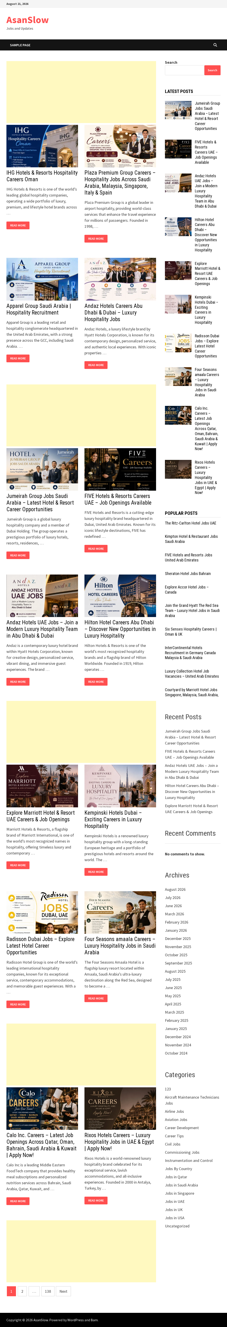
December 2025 (178, 938)
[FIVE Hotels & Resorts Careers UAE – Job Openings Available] (178, 142)
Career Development (182, 1127)
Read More (19, 225)
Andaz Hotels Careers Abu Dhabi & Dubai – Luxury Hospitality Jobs (113, 312)
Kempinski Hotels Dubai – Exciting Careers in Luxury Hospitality (113, 819)
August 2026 (175, 889)
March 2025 (174, 1012)
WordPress (75, 1320)
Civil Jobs (172, 1144)
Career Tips (174, 1135)
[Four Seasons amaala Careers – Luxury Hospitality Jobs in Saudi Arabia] (178, 370)
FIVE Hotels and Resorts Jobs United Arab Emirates (188, 557)
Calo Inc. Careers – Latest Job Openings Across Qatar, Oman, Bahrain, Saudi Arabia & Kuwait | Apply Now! (41, 1145)
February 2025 (176, 1020)
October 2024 (176, 1053)
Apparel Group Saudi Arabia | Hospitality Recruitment (38, 309)
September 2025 (178, 963)
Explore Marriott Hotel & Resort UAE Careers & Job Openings (40, 816)
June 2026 (173, 905)
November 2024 (178, 1044)
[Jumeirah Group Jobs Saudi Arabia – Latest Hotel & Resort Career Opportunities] (178, 103)
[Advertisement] (81, 92)
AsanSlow (27, 20)
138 (48, 1291)
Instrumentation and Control (189, 1160)
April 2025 (173, 1004)
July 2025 (172, 979)
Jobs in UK (174, 1209)
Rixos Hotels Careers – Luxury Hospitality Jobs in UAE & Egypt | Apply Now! (119, 1142)
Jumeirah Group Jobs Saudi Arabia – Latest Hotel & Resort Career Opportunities (40, 503)
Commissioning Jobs (182, 1152)
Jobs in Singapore (179, 1193)
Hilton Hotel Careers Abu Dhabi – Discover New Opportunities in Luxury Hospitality (120, 629)
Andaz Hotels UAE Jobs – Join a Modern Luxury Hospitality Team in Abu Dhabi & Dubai (42, 629)
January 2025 (176, 1028)
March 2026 (174, 913)
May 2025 (173, 995)
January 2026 (176, 930)
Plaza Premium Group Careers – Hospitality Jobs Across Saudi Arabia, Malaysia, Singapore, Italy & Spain (120, 183)
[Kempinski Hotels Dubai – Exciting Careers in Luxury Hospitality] (178, 297)
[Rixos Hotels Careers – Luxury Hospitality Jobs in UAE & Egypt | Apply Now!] (178, 462)
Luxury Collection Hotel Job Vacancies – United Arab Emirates (192, 674)
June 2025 (173, 987)
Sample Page (20, 45)
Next (63, 1291)
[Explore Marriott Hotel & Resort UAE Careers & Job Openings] (178, 264)
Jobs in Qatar (176, 1176)
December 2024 (178, 1036)
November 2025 (178, 946)
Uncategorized (177, 1226)
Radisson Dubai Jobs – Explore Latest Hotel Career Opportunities (40, 946)
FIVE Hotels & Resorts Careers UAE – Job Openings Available (117, 499)
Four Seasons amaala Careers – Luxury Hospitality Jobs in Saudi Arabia (120, 946)
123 (168, 1089)
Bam (94, 1320)
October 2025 (176, 954)
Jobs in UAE (175, 1201)
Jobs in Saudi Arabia (181, 1185)
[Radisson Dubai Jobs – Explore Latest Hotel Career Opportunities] (178, 336)
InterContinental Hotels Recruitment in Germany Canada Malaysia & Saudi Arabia (190, 652)
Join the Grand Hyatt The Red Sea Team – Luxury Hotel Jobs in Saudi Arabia (192, 610)
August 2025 (175, 971)
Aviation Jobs (176, 1119)
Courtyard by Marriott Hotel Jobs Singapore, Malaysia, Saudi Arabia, (191, 692)
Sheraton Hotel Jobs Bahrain (188, 573)
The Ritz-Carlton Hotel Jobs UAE (190, 523)
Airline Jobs (174, 1111)
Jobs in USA (174, 1217)
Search (171, 62)
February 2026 (176, 922)
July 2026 (172, 897)
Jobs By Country (178, 1168)
